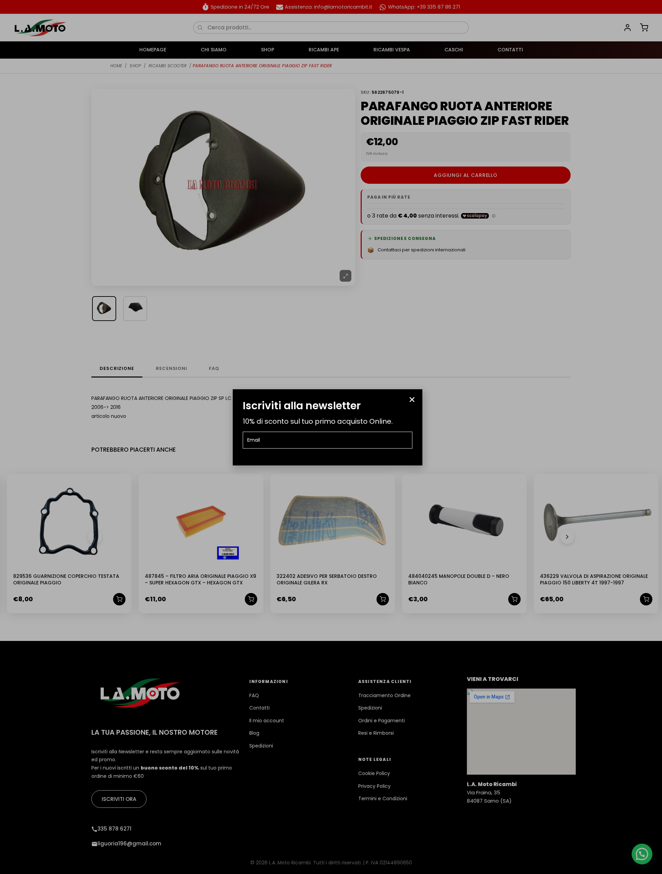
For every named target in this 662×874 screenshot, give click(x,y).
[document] (331, 437)
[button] (412, 399)
